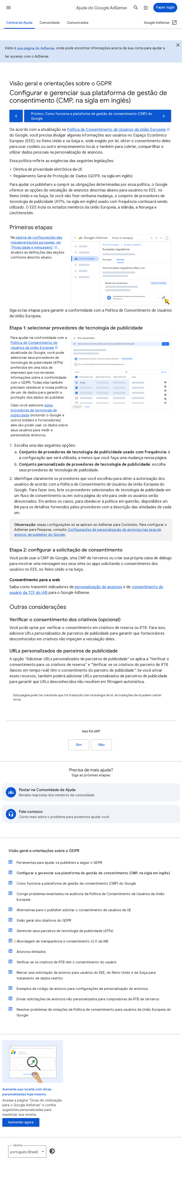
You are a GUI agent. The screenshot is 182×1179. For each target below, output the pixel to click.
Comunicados (77, 23)
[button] (8, 7)
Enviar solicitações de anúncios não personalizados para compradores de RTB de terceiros (88, 999)
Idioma (17, 1145)
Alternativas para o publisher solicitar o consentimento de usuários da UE (74, 910)
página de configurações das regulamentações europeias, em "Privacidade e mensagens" (36, 242)
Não (101, 745)
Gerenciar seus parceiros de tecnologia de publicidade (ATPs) (65, 931)
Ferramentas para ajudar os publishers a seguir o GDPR (59, 862)
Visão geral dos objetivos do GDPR (44, 920)
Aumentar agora (21, 1122)
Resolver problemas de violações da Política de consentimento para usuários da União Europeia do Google (94, 1012)
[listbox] (27, 1151)
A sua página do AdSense (34, 48)
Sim (79, 745)
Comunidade (50, 23)
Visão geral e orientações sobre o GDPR (44, 850)
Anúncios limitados (31, 952)
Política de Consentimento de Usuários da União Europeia (116, 129)
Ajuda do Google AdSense (101, 7)
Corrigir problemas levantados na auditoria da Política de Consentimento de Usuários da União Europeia (90, 897)
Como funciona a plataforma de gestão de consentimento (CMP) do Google (76, 883)
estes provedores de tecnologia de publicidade (34, 410)
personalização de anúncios (98, 587)
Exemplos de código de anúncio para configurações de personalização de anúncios (82, 989)
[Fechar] (178, 45)
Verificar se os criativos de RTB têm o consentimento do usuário (67, 962)
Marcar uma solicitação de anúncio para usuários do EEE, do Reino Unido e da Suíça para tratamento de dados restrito (86, 975)
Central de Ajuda (19, 23)
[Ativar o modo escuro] (52, 1151)
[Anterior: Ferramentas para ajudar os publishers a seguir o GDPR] (16, 116)
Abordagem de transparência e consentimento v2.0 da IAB (62, 941)
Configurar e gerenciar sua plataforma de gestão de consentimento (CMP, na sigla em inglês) (93, 873)
